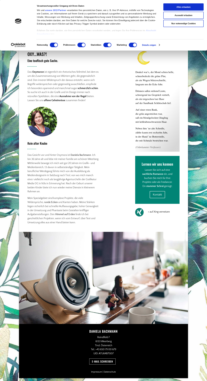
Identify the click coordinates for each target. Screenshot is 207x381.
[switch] (81, 45)
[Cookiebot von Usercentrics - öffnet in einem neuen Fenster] (18, 45)
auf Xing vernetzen (160, 211)
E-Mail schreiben (102, 361)
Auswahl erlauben (183, 15)
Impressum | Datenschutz (103, 372)
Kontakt (157, 194)
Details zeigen (149, 45)
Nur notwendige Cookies (183, 23)
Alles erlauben (183, 7)
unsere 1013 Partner (55, 10)
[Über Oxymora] (149, 211)
